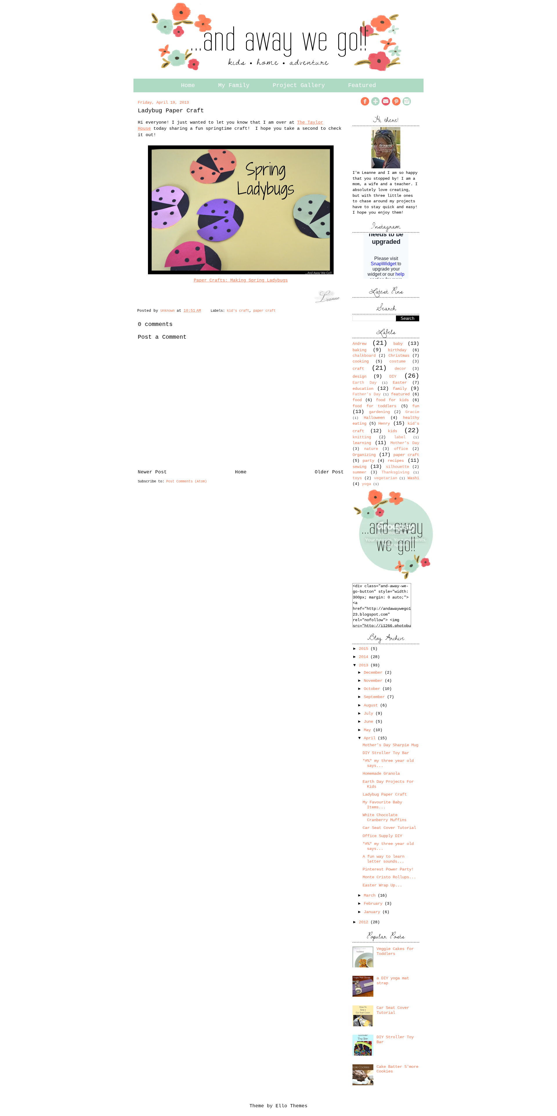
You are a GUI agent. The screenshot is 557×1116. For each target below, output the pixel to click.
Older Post (329, 472)
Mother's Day (404, 443)
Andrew (359, 343)
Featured (362, 85)
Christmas (398, 355)
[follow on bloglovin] (375, 104)
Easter (400, 382)
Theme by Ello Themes (278, 1106)
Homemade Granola (381, 773)
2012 (364, 922)
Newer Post (152, 472)
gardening (379, 412)
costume (397, 361)
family (400, 388)
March (371, 895)
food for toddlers (374, 406)
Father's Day (366, 394)
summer (359, 472)
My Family (233, 85)
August (372, 705)
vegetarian (385, 478)
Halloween (374, 417)
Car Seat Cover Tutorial (389, 827)
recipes (396, 460)
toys (357, 478)
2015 (364, 648)
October (373, 688)
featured (400, 394)
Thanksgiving (395, 472)
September (375, 697)
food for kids (392, 400)
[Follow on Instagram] (406, 104)
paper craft (264, 311)
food (357, 400)
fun (415, 406)
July (369, 713)
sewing (359, 466)
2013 (364, 665)
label (400, 437)
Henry (384, 423)
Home (188, 85)
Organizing (364, 454)
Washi (413, 478)
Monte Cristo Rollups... (389, 877)
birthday (397, 350)
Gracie (412, 412)
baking (359, 350)
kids (392, 431)
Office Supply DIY (382, 836)
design (359, 376)
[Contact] (385, 104)
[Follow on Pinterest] (396, 104)
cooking (360, 361)
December (374, 672)
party (368, 460)
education (362, 388)
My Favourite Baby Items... (382, 804)
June (369, 721)
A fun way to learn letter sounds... (383, 859)
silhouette (397, 466)
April (371, 738)
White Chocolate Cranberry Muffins (384, 817)
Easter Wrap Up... (382, 885)
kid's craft (238, 311)
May (368, 730)
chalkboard (364, 355)
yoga (366, 484)
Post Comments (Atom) (186, 481)
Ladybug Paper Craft (385, 794)
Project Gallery (299, 85)
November (374, 680)
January (373, 912)
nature (371, 448)
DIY (392, 376)
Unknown (168, 311)
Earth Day (364, 382)
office (401, 448)
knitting (361, 437)
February (374, 903)
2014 (364, 657)
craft (358, 368)
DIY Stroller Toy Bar (386, 753)
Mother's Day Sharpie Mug (390, 745)
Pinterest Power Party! (388, 869)
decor (400, 368)
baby (398, 343)
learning (361, 443)
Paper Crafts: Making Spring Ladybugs (241, 280)
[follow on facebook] (365, 104)
